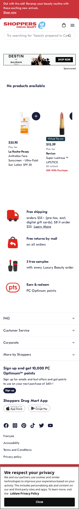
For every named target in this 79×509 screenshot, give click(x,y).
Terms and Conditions (17, 450)
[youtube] (50, 425)
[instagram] (15, 425)
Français (8, 436)
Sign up (9, 390)
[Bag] (64, 25)
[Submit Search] (69, 35)
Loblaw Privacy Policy (24, 493)
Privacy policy (12, 457)
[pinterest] (24, 425)
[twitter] (41, 425)
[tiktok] (32, 425)
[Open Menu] (72, 25)
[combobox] (39, 35)
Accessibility (11, 443)
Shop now (9, 12)
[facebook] (6, 425)
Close (39, 502)
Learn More (42, 227)
